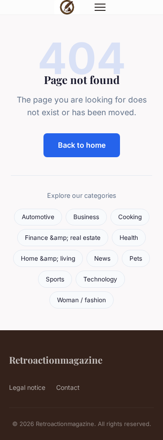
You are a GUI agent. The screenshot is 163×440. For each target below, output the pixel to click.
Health (129, 237)
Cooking (130, 216)
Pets (135, 258)
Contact (68, 387)
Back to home (81, 145)
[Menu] (100, 7)
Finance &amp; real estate (63, 237)
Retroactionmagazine (55, 359)
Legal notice (27, 387)
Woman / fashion (81, 300)
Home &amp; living (48, 258)
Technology (100, 279)
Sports (55, 279)
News (102, 258)
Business (86, 216)
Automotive (38, 216)
